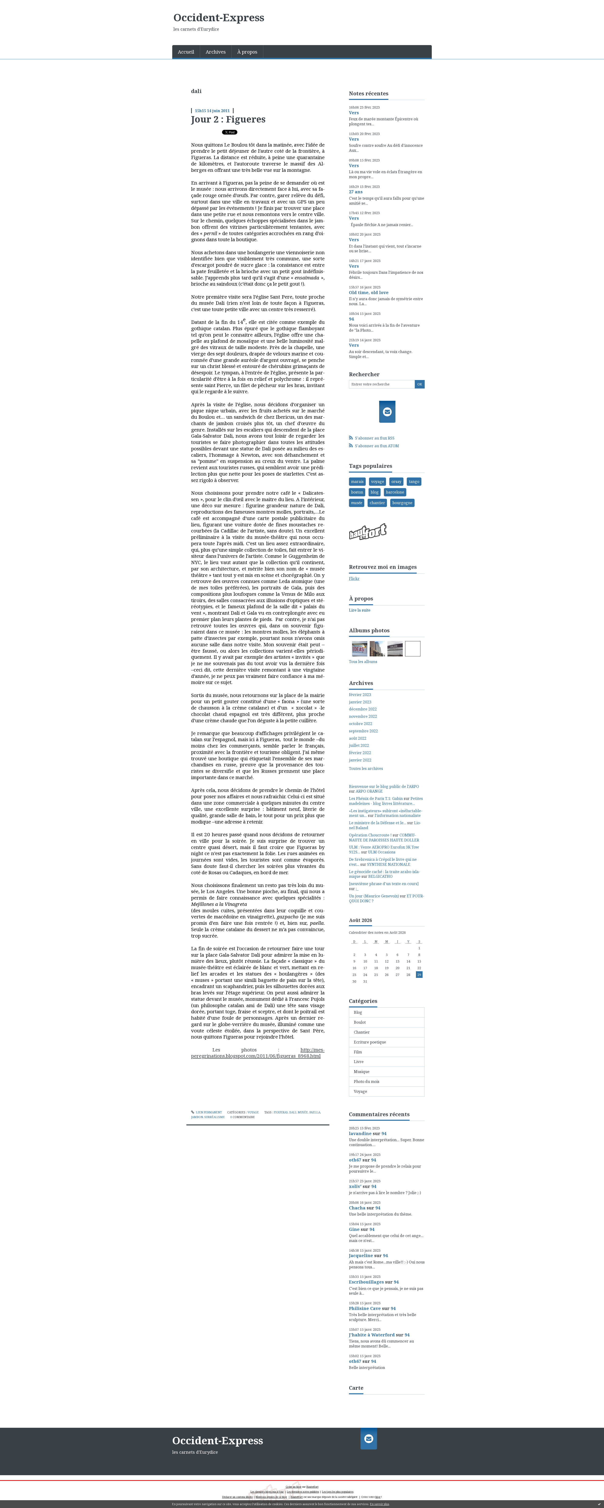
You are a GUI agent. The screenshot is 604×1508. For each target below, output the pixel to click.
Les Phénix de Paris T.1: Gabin (376, 798)
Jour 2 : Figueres (228, 119)
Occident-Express (218, 17)
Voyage (253, 1112)
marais (357, 481)
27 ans (356, 191)
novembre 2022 (363, 716)
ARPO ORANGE (369, 791)
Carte (356, 1387)
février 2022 (360, 752)
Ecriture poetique (370, 1042)
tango (414, 481)
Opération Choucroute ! (370, 835)
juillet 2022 (359, 745)
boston (357, 492)
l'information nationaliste (398, 815)
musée (303, 1112)
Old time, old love (369, 292)
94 (351, 319)
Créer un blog (293, 1486)
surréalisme (214, 1117)
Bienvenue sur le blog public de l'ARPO (384, 786)
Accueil (186, 52)
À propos (247, 52)
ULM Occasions (381, 852)
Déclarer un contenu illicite (237, 1497)
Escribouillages (366, 1282)
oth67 (355, 1160)
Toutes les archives (366, 768)
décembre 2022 (363, 709)
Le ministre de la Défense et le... (377, 822)
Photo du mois (366, 1081)
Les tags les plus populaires (337, 1491)
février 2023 (360, 694)
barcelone (395, 492)
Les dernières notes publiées (303, 1491)
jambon (197, 1117)
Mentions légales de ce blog (271, 1497)
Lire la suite (359, 610)
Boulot (360, 1022)
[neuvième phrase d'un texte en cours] (384, 883)
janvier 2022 (360, 760)
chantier (377, 502)
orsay (396, 481)
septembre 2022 (363, 731)
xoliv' (355, 1186)
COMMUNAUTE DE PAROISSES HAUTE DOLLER (384, 837)
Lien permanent (208, 1112)
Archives (216, 52)
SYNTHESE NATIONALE (388, 864)
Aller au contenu (17, 4)
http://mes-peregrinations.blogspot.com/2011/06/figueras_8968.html (258, 1052)
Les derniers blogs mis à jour (267, 1491)
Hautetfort (312, 1486)
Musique (361, 1071)
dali (292, 1112)
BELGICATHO (380, 876)
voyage (377, 481)
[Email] (387, 411)
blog (375, 492)
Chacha (357, 1208)
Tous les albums (363, 661)
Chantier (362, 1032)
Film (358, 1052)
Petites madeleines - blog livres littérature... (386, 801)
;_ (357, 888)
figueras (281, 1112)
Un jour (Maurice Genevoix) (374, 896)
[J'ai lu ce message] (599, 1504)
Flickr (354, 578)
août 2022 (357, 738)
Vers (354, 112)
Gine (354, 1229)
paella (314, 1112)
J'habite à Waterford (372, 1335)
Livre (359, 1061)
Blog (358, 1012)
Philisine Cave (365, 1308)
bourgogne (402, 502)
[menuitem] (186, 51)
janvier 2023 (360, 702)
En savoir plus (379, 1504)
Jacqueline (361, 1255)
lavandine (360, 1133)
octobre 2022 (360, 723)
